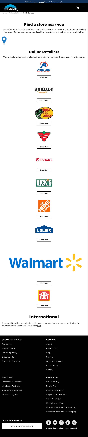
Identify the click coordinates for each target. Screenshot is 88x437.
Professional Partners (12, 382)
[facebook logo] (48, 422)
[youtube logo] (55, 422)
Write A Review (53, 399)
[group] (44, 1)
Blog (48, 353)
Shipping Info (8, 357)
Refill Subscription (54, 390)
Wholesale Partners (11, 386)
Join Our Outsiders (22, 426)
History (49, 370)
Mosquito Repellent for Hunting (60, 407)
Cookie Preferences (11, 361)
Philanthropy (52, 348)
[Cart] (78, 8)
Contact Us (7, 344)
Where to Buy (52, 382)
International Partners (12, 390)
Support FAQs (8, 348)
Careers (49, 357)
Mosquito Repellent (55, 403)
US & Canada (28, 13)
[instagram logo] (74, 422)
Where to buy (15, 13)
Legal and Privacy (54, 361)
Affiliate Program (10, 395)
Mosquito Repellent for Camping (61, 412)
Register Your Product (56, 395)
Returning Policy (9, 353)
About (49, 344)
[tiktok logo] (67, 422)
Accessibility (52, 365)
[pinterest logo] (61, 422)
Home (4, 13)
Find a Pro (51, 386)
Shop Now (44, 77)
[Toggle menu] (83, 7)
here (39, 326)
